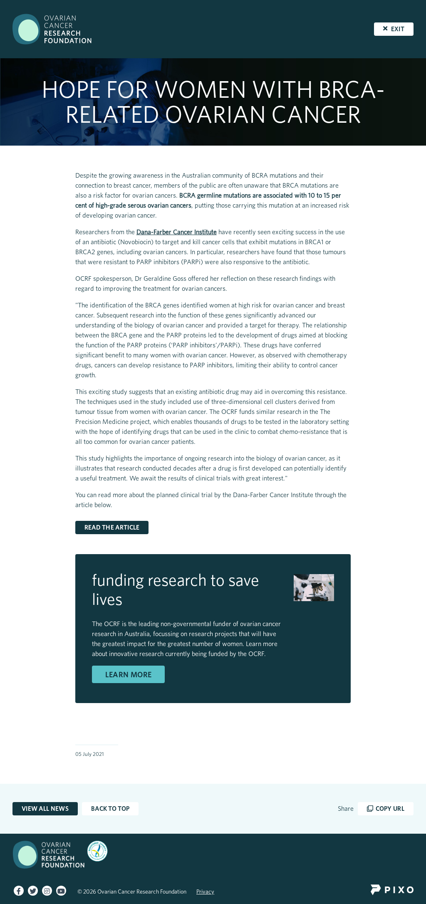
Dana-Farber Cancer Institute (176, 232)
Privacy (205, 891)
